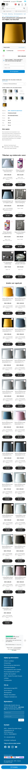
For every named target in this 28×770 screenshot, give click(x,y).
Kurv (25, 5)
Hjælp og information (11, 657)
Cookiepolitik (8, 680)
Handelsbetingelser (9, 667)
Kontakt (6, 725)
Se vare (8, 184)
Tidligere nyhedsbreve (10, 697)
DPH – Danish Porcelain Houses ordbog (13, 677)
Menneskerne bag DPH (10, 688)
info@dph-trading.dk (10, 740)
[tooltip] (7, 171)
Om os (6, 685)
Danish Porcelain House (7, 4)
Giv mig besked (14, 71)
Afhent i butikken (9, 661)
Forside (5, 14)
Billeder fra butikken (10, 694)
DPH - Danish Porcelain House (15, 110)
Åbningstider (8, 692)
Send (21, 720)
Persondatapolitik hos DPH (12, 671)
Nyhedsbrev (8, 701)
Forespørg (14, 767)
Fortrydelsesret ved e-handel (12, 669)
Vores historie (8, 690)
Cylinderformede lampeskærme (2, 13)
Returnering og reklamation (12, 665)
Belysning (10, 14)
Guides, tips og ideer (10, 674)
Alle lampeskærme (18, 14)
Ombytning (7, 663)
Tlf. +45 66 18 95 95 (9, 737)
